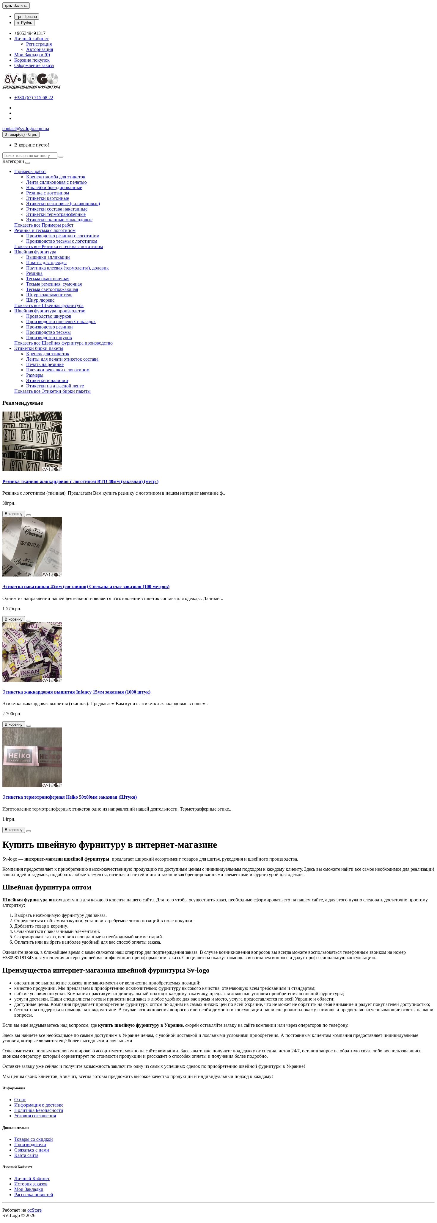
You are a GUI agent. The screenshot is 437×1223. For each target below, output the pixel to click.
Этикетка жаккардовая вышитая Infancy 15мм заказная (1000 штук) (76, 691)
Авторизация (39, 49)
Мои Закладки (28, 1189)
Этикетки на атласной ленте (55, 385)
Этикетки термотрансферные (56, 214)
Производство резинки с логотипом (62, 235)
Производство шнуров (49, 337)
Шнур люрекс (40, 300)
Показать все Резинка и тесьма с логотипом (58, 246)
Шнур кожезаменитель (49, 294)
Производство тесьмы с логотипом (61, 241)
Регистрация (39, 43)
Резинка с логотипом (47, 192)
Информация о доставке (38, 1104)
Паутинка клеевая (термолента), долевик (67, 267)
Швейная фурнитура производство (49, 310)
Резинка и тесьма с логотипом (45, 230)
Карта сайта (26, 1155)
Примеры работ (30, 171)
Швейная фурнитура (35, 251)
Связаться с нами (31, 1149)
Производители (30, 1144)
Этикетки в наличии (47, 380)
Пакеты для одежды (46, 262)
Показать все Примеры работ (43, 225)
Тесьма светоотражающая (52, 289)
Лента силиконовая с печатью (56, 182)
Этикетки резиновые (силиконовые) (63, 203)
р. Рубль (24, 23)
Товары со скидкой (33, 1139)
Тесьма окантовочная (47, 278)
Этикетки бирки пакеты (38, 348)
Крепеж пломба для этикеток (55, 176)
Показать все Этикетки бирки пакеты (52, 391)
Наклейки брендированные (54, 187)
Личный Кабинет (32, 1178)
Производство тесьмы (48, 332)
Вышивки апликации (48, 257)
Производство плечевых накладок (61, 321)
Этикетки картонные (47, 198)
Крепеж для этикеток (47, 353)
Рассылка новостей (33, 1194)
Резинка (34, 273)
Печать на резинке (45, 364)
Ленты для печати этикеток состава (62, 359)
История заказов (31, 1183)
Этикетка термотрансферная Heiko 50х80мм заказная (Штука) (69, 797)
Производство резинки (49, 326)
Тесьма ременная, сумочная (54, 283)
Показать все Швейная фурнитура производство (63, 342)
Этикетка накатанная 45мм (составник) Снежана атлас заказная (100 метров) (85, 586)
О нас (20, 1099)
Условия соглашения (35, 1115)
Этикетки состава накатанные (56, 208)
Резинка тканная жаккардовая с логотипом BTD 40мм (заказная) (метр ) (80, 481)
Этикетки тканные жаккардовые (59, 219)
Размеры (34, 375)
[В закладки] (28, 515)
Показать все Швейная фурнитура (49, 305)
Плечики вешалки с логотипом (57, 369)
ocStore (34, 1210)
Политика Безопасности (38, 1110)
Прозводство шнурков (48, 316)
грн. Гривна (27, 16)
